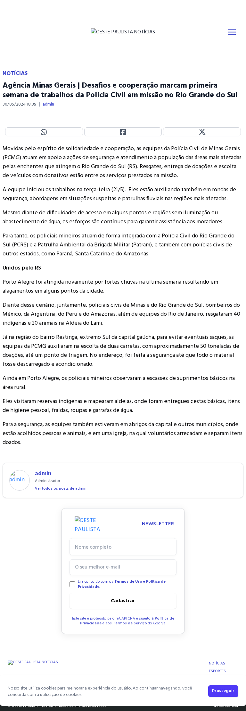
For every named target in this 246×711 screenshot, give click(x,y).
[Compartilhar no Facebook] (123, 131)
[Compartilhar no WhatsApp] (44, 131)
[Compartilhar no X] (202, 131)
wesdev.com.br (225, 706)
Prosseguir (223, 691)
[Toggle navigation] (232, 32)
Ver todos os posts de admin (60, 488)
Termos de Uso (128, 581)
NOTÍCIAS (217, 663)
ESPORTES (217, 671)
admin (48, 104)
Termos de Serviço (130, 623)
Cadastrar (123, 601)
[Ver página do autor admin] (19, 480)
